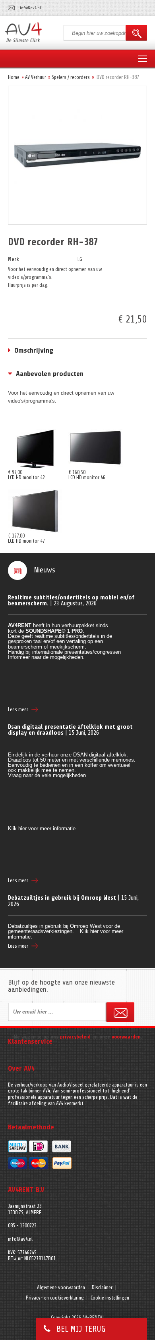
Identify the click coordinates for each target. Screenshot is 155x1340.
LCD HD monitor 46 (86, 477)
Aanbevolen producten (49, 374)
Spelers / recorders (71, 77)
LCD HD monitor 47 (26, 541)
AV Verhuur (35, 77)
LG (80, 259)
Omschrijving (33, 350)
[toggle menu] (143, 59)
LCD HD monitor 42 (26, 477)
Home (13, 77)
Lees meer (18, 709)
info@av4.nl (30, 8)
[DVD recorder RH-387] (77, 95)
